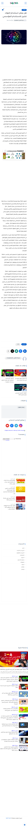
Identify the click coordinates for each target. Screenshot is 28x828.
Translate (7, 440)
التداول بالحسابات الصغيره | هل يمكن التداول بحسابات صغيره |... (7, 380)
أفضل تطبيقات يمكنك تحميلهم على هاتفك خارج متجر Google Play (9, 740)
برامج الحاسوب (20, 560)
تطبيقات (22, 562)
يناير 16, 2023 (15, 699)
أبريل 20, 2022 (15, 714)
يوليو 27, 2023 (25, 668)
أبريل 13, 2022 (15, 684)
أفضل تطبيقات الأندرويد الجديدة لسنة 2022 (9, 686)
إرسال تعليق (21, 407)
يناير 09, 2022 (15, 722)
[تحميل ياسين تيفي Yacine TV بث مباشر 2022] (20, 499)
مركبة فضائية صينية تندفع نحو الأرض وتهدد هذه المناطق (9, 733)
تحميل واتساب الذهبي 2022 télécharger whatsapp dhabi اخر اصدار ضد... (9, 491)
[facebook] (12, 425)
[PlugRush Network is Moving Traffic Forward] (15, 430)
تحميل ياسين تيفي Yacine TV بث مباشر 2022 (9, 499)
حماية (23, 564)
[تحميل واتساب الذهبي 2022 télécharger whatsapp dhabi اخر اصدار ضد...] (20, 489)
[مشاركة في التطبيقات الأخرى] (8, 351)
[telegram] (16, 425)
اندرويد (22, 557)
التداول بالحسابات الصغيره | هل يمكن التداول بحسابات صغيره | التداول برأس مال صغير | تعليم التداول (9, 679)
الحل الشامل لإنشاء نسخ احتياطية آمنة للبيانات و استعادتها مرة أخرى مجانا (10, 726)
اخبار (23, 548)
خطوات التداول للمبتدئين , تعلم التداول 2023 (21, 394)
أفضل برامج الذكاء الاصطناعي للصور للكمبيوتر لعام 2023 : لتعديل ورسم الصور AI (9, 702)
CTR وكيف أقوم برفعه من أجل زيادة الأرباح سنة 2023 (14, 669)
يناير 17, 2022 (15, 738)
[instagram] (20, 425)
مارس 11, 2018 (15, 730)
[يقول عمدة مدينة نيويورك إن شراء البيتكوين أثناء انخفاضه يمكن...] (20, 506)
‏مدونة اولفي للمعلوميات (19, 20)
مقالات (24, 9)
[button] (20, 351)
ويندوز (22, 569)
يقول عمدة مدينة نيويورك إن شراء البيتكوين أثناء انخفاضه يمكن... (9, 507)
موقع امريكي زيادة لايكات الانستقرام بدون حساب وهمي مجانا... (9, 482)
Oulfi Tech (8, 818)
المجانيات (22, 555)
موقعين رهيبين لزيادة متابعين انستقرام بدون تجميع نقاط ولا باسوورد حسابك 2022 (9, 749)
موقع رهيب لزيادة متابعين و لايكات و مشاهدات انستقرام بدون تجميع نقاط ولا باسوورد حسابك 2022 (9, 718)
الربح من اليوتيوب (20, 552)
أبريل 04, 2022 (15, 691)
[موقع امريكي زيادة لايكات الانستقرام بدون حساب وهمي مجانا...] (20, 481)
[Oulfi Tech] (14, 3)
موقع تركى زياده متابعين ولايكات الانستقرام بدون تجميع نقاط (10, 709)
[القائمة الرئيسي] (26, 3)
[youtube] (7, 425)
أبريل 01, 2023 (15, 676)
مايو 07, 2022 (15, 745)
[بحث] (2, 3)
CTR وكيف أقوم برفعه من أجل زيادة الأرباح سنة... (21, 379)
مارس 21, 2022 (15, 707)
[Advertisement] (14, 65)
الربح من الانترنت (20, 550)
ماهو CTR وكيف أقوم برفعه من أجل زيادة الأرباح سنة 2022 (10, 694)
